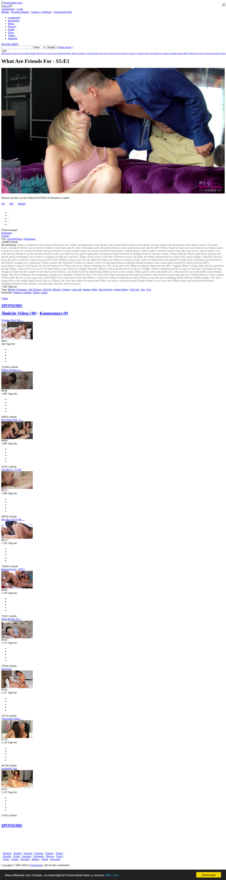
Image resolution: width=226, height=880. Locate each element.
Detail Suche (65, 47)
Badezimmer (177, 53)
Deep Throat (71, 53)
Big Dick (25, 53)
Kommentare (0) (54, 313)
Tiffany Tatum (40, 292)
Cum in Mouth (59, 53)
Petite (94, 289)
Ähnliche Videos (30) (18, 313)
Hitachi (56, 289)
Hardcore (158, 53)
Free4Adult (37, 865)
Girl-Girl (46, 289)
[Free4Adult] (11, 2)
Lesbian (66, 289)
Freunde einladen (20, 12)
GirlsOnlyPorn (14, 239)
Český (6, 859)
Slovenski (55, 859)
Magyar (50, 856)
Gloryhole (149, 53)
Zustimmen (209, 875)
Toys (148, 289)
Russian (39, 853)
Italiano (35, 859)
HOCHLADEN (9, 44)
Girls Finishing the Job (96, 53)
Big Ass (17, 53)
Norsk (45, 859)
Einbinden (6, 233)
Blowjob (40, 53)
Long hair (111, 53)
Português (38, 856)
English (18, 853)
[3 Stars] (8, 218)
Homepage (30, 239)
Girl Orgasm (34, 289)
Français (28, 853)
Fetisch (132, 53)
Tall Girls (134, 289)
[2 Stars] (8, 215)
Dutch (59, 856)
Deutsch (7, 853)
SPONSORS (11, 305)
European (22, 289)
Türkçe (59, 853)
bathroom (167, 53)
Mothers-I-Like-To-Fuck (200, 53)
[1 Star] (8, 212)
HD (11, 203)
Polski (16, 856)
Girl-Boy (82, 53)
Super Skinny (121, 289)
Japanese (26, 856)
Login (20, 9)
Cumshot (140, 53)
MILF (186, 53)
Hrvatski (25, 859)
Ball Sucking (7, 53)
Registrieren (8, 9)
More (5, 298)
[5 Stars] (8, 224)
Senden (5, 236)
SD (3, 203)
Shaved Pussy (122, 53)
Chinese (49, 853)
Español (7, 856)
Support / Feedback (41, 12)
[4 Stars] (8, 221)
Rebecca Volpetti (22, 292)
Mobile (21, 203)
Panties (86, 289)
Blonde (32, 53)
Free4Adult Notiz (63, 12)
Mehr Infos (112, 875)
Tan (143, 289)
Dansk (15, 859)
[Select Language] (113, 6)
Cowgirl (48, 53)
